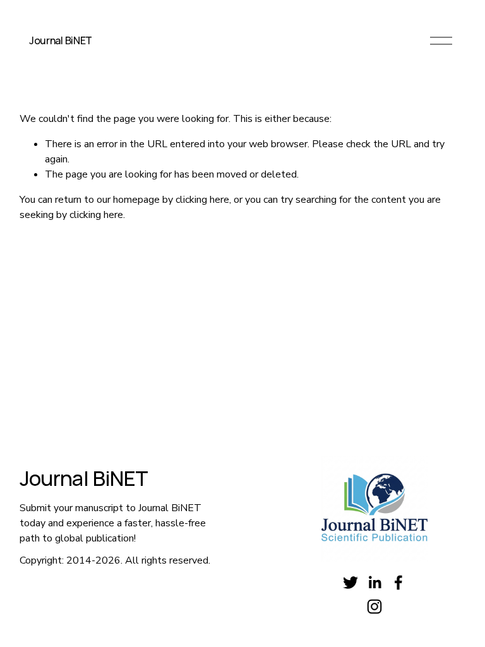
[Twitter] (350, 582)
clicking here (202, 200)
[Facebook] (398, 582)
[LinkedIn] (374, 582)
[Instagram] (374, 606)
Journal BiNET (60, 40)
